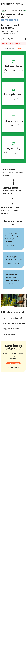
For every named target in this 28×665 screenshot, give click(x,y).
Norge (12, 4)
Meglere (17, 4)
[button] (13, 363)
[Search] (23, 39)
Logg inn (22, 4)
